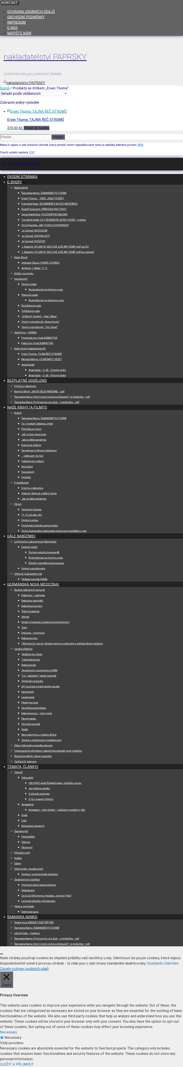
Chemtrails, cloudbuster (28, 868)
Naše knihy (20, 187)
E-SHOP (13, 182)
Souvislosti (27, 472)
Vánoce (25, 842)
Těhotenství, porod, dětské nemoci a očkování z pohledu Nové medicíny (62, 643)
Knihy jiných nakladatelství (29, 348)
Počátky (26, 477)
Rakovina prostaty (31, 606)
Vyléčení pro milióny (32, 461)
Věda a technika (23, 906)
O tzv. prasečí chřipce (41, 799)
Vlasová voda (29, 295)
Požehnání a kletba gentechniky (39, 525)
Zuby (24, 627)
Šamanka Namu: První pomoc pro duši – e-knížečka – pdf (46, 402)
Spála (24, 729)
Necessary (12, 1037)
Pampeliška (28, 836)
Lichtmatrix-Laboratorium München (34, 541)
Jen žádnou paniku (39, 788)
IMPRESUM (16, 22)
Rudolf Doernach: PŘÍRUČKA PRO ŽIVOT (44, 209)
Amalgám (27, 804)
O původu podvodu (39, 793)
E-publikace (21, 482)
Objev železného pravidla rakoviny (33, 745)
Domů (4, 88)
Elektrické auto (30, 911)
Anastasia (27, 364)
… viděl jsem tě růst (32, 455)
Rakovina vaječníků (32, 600)
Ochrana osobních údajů (31, 11)
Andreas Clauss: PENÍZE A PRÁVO (40, 262)
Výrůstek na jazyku (32, 681)
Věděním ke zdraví (31, 654)
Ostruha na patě (30, 724)
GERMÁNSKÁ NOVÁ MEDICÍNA (32, 584)
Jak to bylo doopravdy (33, 434)
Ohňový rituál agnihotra (27, 573)
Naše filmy (20, 257)
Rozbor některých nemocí (29, 590)
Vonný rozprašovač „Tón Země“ (39, 327)
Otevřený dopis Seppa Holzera (38, 885)
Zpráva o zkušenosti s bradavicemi (41, 740)
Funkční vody (28, 547)
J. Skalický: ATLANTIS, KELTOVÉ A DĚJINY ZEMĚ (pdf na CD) (55, 246)
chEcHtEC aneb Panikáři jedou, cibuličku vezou (55, 783)
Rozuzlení (27, 466)
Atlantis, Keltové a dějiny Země (39, 493)
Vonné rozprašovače (33, 568)
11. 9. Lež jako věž (31, 514)
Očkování (26, 777)
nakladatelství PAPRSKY (45, 57)
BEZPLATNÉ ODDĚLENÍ (26, 380)
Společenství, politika (26, 879)
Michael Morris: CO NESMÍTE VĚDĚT (41, 359)
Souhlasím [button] (155, 963)
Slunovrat (27, 847)
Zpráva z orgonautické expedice (39, 874)
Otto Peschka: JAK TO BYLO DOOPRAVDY (45, 225)
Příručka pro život (31, 429)
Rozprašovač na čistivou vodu (46, 289)
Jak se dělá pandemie (33, 439)
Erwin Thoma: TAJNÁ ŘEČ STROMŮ (41, 354)
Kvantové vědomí (31, 445)
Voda (24, 815)
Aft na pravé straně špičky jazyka (40, 686)
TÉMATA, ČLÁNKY (22, 766)
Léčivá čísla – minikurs (27, 933)
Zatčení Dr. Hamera (25, 761)
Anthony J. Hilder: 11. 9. (34, 268)
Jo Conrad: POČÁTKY (33, 241)
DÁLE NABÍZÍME (20, 536)
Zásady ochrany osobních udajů (24, 969)
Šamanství (20, 831)
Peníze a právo (29, 520)
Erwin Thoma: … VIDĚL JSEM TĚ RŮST (42, 198)
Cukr (24, 820)
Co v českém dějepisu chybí (37, 423)
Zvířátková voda (30, 311)
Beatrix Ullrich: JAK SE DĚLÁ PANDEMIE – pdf (39, 391)
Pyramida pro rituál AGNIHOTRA (39, 337)
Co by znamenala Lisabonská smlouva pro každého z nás (53, 531)
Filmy (17, 504)
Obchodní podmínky (25, 17)
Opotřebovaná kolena (33, 708)
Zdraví (17, 772)
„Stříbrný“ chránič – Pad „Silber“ (39, 316)
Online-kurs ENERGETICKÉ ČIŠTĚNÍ (33, 922)
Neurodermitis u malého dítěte (38, 734)
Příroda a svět (22, 852)
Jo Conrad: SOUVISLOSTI (35, 236)
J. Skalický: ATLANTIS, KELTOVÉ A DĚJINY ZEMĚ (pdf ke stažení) (57, 252)
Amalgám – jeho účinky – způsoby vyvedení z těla (57, 809)
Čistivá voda (28, 284)
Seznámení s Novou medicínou (39, 450)
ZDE (31, 152)
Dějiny (17, 863)
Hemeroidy (27, 691)
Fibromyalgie (28, 718)
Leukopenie (27, 697)
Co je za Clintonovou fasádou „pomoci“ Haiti (46, 895)
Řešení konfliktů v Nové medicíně (33, 756)
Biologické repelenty (32, 826)
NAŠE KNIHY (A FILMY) (26, 407)
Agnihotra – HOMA (24, 332)
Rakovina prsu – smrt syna (36, 713)
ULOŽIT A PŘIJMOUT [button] (17, 1064)
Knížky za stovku (23, 273)
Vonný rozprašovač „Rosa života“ (40, 321)
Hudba (18, 858)
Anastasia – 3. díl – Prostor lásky (47, 375)
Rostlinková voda (31, 305)
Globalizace (28, 890)
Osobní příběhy (22, 649)
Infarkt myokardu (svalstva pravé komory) (45, 622)
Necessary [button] (8, 1032)
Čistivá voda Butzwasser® (44, 552)
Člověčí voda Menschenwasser (46, 563)
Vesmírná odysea (31, 509)
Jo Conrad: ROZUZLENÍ (34, 230)
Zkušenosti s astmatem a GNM (39, 670)
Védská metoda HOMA (34, 579)
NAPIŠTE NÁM (19, 33)
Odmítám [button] (171, 963)
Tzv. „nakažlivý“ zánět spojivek (38, 675)
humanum (20, 278)
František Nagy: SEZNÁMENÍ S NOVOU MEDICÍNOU (49, 203)
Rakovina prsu (29, 638)
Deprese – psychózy (33, 632)
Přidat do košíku (36, 128)
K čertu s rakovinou (25, 386)
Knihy (17, 413)
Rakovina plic (28, 665)
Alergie (25, 616)
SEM (140, 145)
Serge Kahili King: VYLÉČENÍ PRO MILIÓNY (44, 214)
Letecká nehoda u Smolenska (38, 901)
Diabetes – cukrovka (33, 595)
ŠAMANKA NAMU (21, 917)
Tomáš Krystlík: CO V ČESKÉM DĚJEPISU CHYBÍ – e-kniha (53, 219)
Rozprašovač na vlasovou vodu (46, 300)
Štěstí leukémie (30, 611)
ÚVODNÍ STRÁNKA (22, 176)
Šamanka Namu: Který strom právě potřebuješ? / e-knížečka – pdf (52, 396)
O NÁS (12, 28)
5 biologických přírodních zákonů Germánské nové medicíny (48, 750)
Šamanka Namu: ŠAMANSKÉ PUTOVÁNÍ (43, 193)
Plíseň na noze (29, 702)
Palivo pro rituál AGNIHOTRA (37, 343)
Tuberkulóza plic (30, 659)
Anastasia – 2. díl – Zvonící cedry (47, 370)
